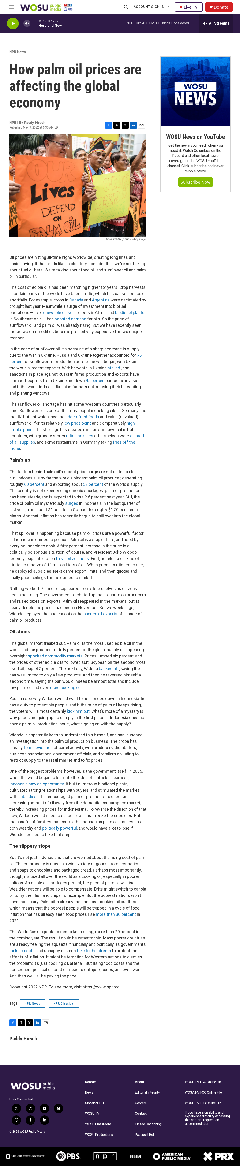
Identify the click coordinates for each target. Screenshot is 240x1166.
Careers (141, 1103)
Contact (141, 1113)
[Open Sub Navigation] (168, 7)
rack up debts (22, 950)
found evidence (38, 747)
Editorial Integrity (147, 1092)
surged (71, 503)
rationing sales (79, 435)
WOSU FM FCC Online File (203, 1082)
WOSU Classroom (98, 1124)
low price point (77, 423)
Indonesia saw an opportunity (36, 783)
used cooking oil (65, 687)
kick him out (78, 711)
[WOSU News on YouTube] (195, 91)
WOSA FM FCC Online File (203, 1092)
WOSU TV (92, 1113)
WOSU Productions (99, 1134)
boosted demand (70, 318)
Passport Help (145, 1134)
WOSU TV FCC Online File (203, 1103)
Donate (221, 7)
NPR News (17, 51)
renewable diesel (57, 312)
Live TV (191, 7)
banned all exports (100, 613)
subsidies (27, 796)
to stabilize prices (72, 558)
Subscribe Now (195, 182)
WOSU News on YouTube (195, 136)
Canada (76, 299)
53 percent (93, 484)
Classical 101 (94, 1103)
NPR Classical (63, 1003)
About (139, 1082)
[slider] (34, 23)
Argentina (101, 299)
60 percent (34, 484)
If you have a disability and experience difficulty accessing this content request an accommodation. (207, 1118)
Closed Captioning (148, 1124)
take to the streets (94, 950)
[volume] (27, 23)
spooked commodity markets (55, 656)
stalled (114, 367)
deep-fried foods (83, 416)
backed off (109, 668)
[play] (13, 23)
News (89, 1092)
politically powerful (59, 828)
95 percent (96, 380)
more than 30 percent (116, 914)
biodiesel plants (129, 312)
